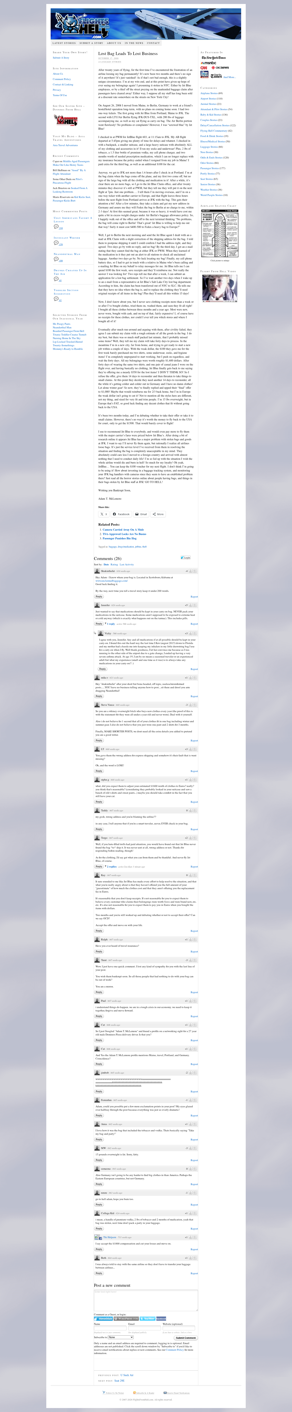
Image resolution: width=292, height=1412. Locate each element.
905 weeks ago (117, 1072)
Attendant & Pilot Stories (213, 109)
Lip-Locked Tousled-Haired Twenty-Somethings (68, 343)
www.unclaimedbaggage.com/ (112, 580)
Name (97, 1324)
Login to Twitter (148, 1319)
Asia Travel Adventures (65, 145)
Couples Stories (208, 120)
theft (144, 546)
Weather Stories (208, 189)
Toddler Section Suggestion (66, 291)
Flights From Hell (146, 24)
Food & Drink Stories (211, 136)
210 (61, 227)
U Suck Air (127, 1375)
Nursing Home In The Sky (67, 338)
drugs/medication (126, 546)
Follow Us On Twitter (114, 1393)
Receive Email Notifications (178, 1393)
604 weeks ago (115, 1257)
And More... (229, 77)
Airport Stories (208, 98)
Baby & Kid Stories (210, 114)
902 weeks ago (115, 1124)
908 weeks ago (123, 704)
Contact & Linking (63, 84)
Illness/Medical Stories (212, 141)
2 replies (112, 866)
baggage (113, 546)
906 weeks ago (113, 1024)
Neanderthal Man (67, 254)
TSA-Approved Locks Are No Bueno (124, 534)
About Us (114, 42)
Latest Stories (64, 42)
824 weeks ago (123, 1213)
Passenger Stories (209, 168)
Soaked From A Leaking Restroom (70, 189)
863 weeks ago (115, 1192)
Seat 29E (119, 1380)
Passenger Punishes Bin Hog (119, 538)
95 (60, 280)
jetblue (138, 546)
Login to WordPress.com (126, 1319)
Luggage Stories (111, 61)
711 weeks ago (124, 1237)
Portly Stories (207, 173)
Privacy (57, 90)
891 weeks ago (119, 1168)
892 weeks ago (114, 1148)
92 (60, 300)
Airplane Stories (209, 93)
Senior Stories (207, 184)
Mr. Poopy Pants (61, 324)
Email (131, 1324)
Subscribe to (101, 1337)
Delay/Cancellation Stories (214, 125)
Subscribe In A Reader (145, 1393)
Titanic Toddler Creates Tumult (69, 334)
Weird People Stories (211, 195)
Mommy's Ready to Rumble (68, 349)
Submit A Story (91, 42)
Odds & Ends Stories (211, 157)
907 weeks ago (116, 810)
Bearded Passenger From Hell (68, 331)
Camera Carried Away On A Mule (123, 529)
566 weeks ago (120, 633)
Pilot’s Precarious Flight (67, 180)
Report (194, 596)
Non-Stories (206, 152)
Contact (153, 42)
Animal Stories (208, 104)
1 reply (111, 624)
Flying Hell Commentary (213, 130)
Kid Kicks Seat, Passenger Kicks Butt (72, 198)
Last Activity (127, 564)
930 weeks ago (123, 571)
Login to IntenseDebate (103, 1319)
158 (61, 244)
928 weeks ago (118, 605)
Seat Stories (206, 179)
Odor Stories (207, 163)
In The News (134, 42)
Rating (114, 564)
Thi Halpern (109, 1237)
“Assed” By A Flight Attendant (69, 171)
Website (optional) (173, 1324)
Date (106, 564)
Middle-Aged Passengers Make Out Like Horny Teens (71, 163)
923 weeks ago (116, 677)
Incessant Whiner (67, 237)
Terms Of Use (60, 95)
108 (61, 260)
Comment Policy (175, 1349)
